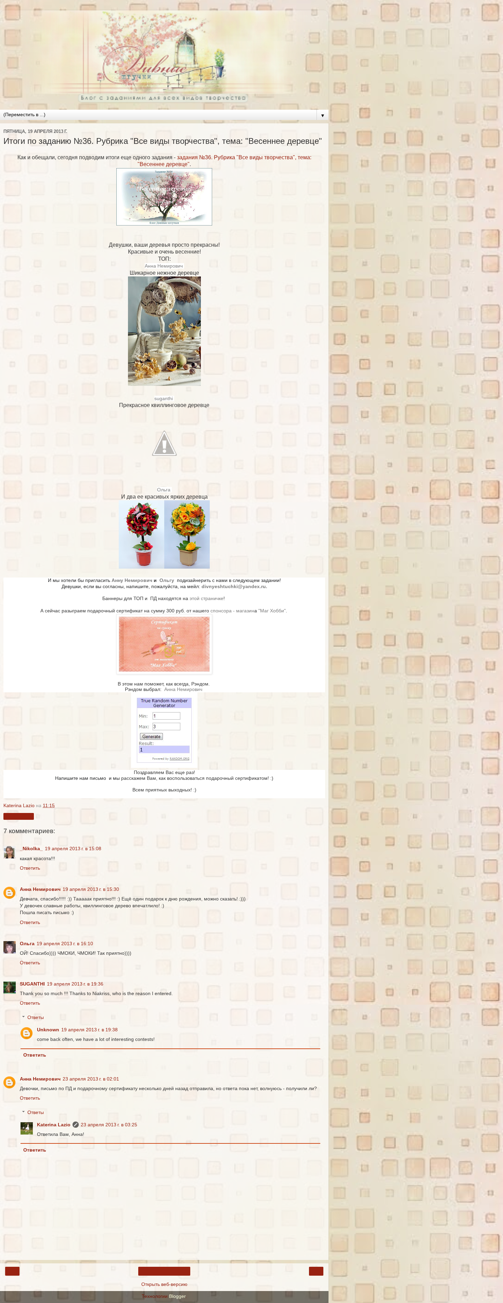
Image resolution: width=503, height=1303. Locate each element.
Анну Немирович (133, 580)
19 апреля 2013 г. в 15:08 (73, 848)
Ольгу (167, 580)
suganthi (164, 398)
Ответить (30, 868)
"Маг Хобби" (272, 610)
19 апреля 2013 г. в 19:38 (89, 1029)
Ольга (164, 489)
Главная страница (164, 1271)
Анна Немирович (164, 266)
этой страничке (206, 598)
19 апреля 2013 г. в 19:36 (75, 984)
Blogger (177, 1296)
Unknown (48, 1029)
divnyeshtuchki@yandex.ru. (234, 586)
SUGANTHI (32, 984)
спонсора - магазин (232, 610)
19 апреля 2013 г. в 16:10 (65, 943)
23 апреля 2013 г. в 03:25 (109, 1124)
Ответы (35, 1017)
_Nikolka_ (31, 848)
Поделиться (18, 816)
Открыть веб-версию (164, 1284)
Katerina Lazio (53, 1124)
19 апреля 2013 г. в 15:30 (91, 889)
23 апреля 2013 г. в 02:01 (91, 1079)
